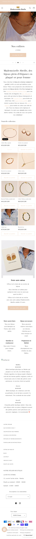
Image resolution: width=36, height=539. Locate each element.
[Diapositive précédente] (13, 62)
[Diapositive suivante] (23, 62)
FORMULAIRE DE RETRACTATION (12, 442)
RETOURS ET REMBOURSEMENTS (12, 438)
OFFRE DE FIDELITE (8, 449)
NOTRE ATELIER (7, 424)
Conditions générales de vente (14, 535)
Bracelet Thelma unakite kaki (8, 199)
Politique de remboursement (11, 529)
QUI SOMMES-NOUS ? (9, 428)
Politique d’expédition (25, 532)
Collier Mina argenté (6, 142)
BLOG (5, 453)
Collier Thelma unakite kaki (24, 199)
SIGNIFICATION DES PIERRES (11, 431)
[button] (2, 8)
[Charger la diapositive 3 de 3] (20, 63)
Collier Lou (3, 227)
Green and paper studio (21, 527)
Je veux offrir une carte (18, 308)
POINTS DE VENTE (8, 464)
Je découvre (18, 55)
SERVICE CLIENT (7, 460)
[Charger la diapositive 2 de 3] (18, 63)
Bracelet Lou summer (6, 171)
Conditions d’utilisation (12, 532)
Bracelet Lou (21, 227)
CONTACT (6, 456)
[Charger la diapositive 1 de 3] (16, 63)
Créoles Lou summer (23, 142)
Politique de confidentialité (26, 529)
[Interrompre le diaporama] (34, 62)
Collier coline (21, 171)
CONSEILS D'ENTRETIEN (9, 435)
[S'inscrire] (28, 497)
